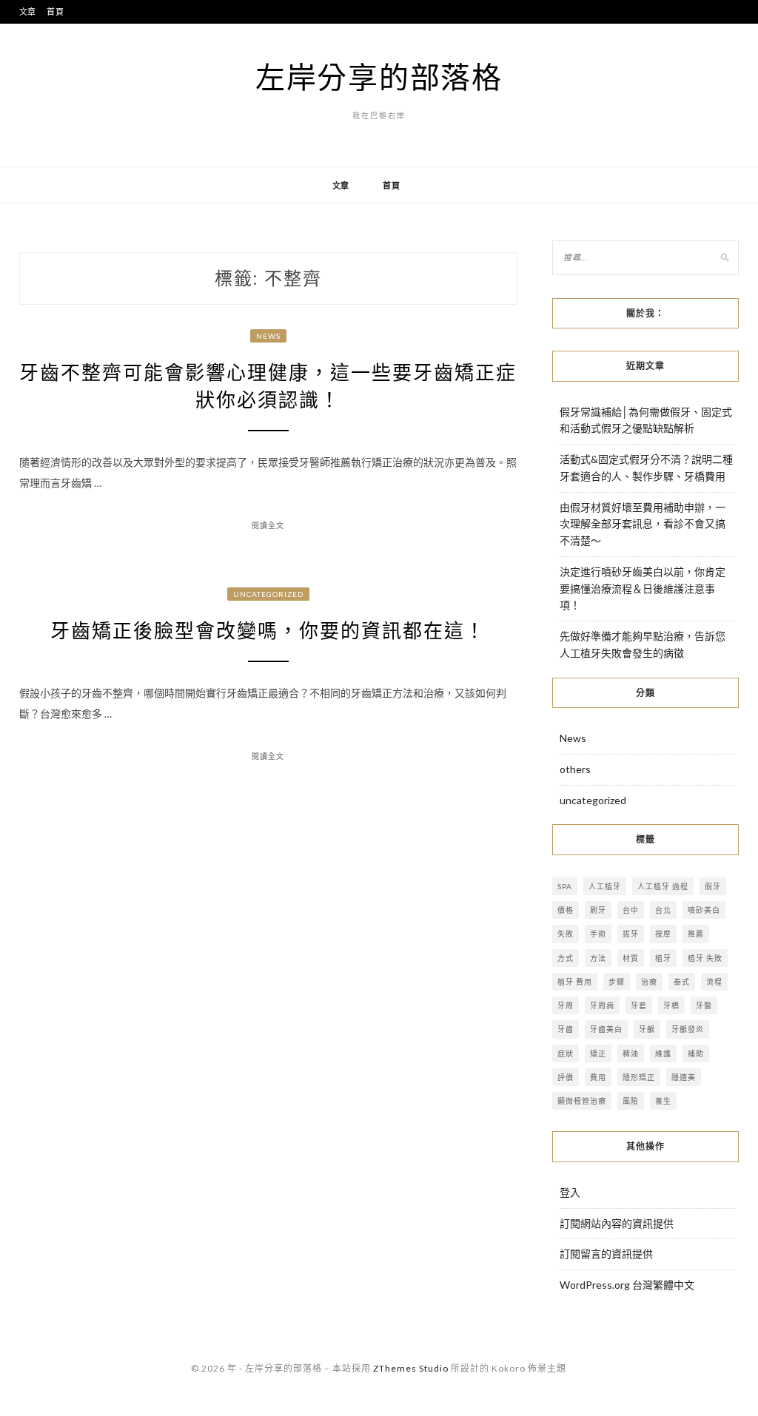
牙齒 (565, 1029)
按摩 (663, 933)
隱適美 (683, 1077)
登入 (570, 1192)
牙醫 (704, 1005)
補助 (696, 1053)
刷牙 (598, 910)
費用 (598, 1077)
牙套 (639, 1005)
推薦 (696, 933)
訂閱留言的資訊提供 (606, 1253)
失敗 (565, 933)
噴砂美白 (704, 910)
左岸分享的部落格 (379, 77)
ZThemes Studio (411, 1368)
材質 (631, 958)
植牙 (663, 958)
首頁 (55, 11)
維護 (663, 1053)
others (575, 769)
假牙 (713, 886)
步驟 (616, 981)
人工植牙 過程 (662, 886)
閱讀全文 (268, 525)
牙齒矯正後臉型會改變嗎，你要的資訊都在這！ (268, 631)
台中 (631, 910)
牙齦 (647, 1029)
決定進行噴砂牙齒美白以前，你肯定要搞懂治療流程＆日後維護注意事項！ (642, 588)
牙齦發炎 (687, 1029)
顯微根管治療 (581, 1100)
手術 (598, 933)
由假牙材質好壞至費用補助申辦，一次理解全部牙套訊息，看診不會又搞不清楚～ (642, 524)
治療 (649, 981)
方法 (598, 958)
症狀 (565, 1053)
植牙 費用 (574, 981)
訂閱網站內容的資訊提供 (617, 1223)
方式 (565, 958)
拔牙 (631, 933)
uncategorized (268, 594)
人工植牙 (604, 886)
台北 (663, 910)
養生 (663, 1100)
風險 (631, 1100)
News (268, 335)
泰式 (682, 981)
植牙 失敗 (705, 958)
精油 (631, 1053)
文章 (28, 11)
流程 (714, 981)
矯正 (598, 1053)
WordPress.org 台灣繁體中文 (627, 1284)
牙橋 (671, 1005)
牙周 (565, 1005)
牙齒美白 (606, 1029)
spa (564, 886)
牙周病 (602, 1005)
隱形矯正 (639, 1077)
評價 (565, 1077)
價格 (565, 910)
